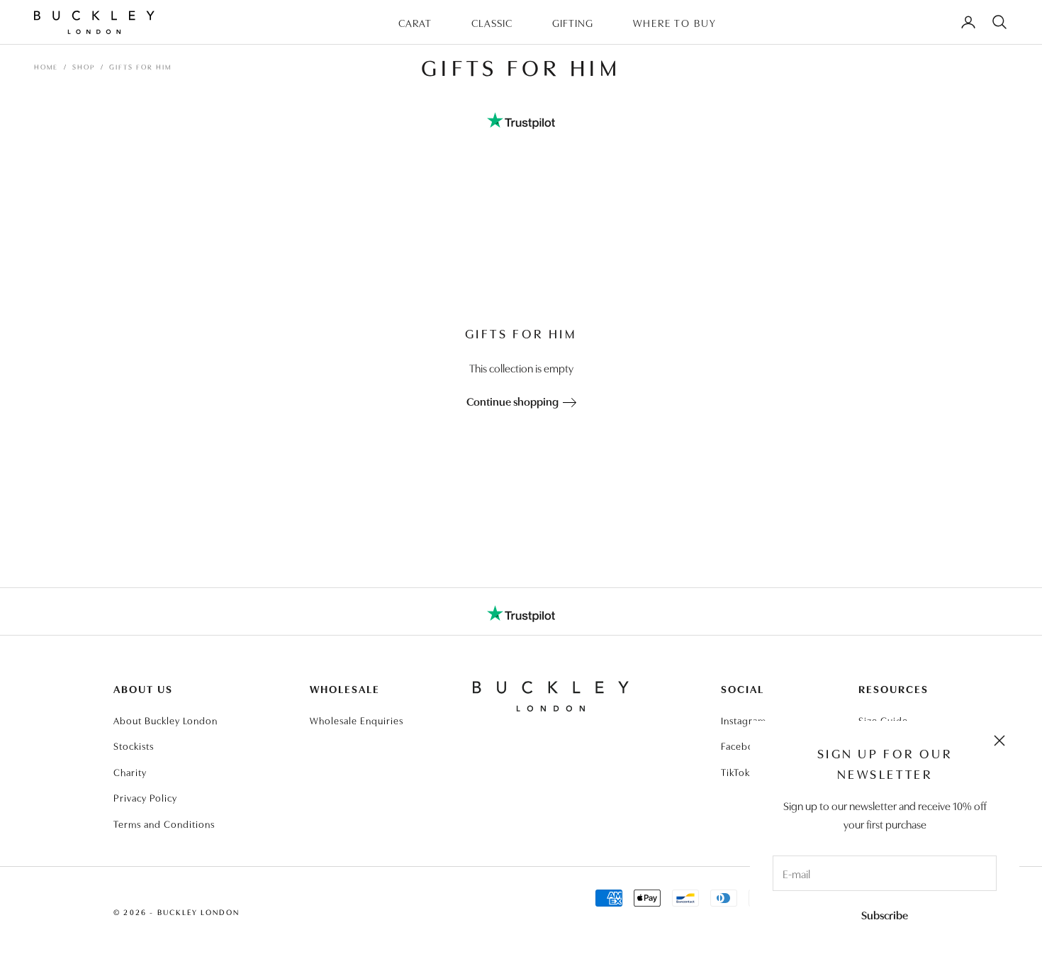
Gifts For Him (140, 67)
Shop (83, 67)
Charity (130, 772)
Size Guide (883, 720)
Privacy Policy (145, 797)
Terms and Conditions (164, 823)
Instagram (743, 720)
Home (46, 67)
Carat (415, 22)
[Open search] (999, 22)
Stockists (133, 745)
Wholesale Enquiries (356, 720)
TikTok (735, 772)
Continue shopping (514, 401)
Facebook (743, 745)
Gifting (572, 22)
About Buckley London (165, 720)
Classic (491, 22)
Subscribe (884, 914)
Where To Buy (675, 22)
